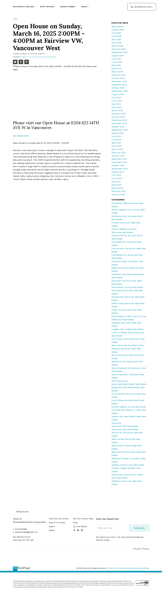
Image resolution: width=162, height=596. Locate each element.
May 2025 (116, 65)
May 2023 (116, 143)
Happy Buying (47, 7)
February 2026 (119, 49)
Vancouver (117, 423)
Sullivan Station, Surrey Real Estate (129, 407)
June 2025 (117, 62)
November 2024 (119, 84)
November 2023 (119, 123)
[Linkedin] (78, 530)
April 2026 (116, 42)
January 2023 (118, 156)
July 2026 (116, 33)
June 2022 (117, 178)
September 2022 (120, 168)
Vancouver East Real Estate (125, 426)
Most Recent (118, 26)
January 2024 (118, 117)
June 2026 (117, 36)
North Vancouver (120, 381)
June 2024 (117, 101)
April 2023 (116, 146)
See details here (21, 136)
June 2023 (117, 139)
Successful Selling (23, 7)
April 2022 (116, 185)
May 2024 (116, 104)
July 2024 (116, 97)
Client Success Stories (59, 519)
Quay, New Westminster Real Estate (129, 384)
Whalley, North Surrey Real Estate (128, 465)
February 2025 (119, 75)
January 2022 (118, 194)
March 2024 (117, 110)
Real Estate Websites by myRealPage (134, 568)
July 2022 (116, 175)
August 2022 (118, 172)
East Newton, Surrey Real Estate (127, 287)
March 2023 (117, 149)
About (84, 7)
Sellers (52, 530)
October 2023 (118, 126)
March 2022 (117, 188)
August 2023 (118, 133)
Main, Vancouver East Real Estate (128, 345)
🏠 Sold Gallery (80, 526)
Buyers (52, 526)
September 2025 (120, 52)
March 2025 (117, 71)
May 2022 (116, 181)
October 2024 (118, 88)
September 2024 (120, 91)
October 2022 (118, 165)
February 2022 (119, 191)
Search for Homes (57, 523)
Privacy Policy (141, 548)
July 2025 (116, 59)
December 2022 (119, 159)
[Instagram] (82, 530)
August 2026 (118, 30)
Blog (75, 523)
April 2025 (116, 68)
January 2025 (118, 78)
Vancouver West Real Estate (125, 429)
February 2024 (119, 113)
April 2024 (117, 107)
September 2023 (120, 130)
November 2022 (119, 162)
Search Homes (67, 7)
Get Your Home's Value (83, 519)
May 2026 (116, 39)
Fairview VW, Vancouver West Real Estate (38, 57)
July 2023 (116, 136)
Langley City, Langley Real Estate (127, 329)
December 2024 (119, 81)
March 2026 (117, 46)
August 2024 (118, 94)
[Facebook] (74, 530)
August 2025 (118, 55)
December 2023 (119, 120)
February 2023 (119, 152)
